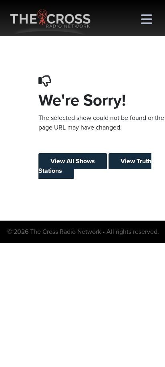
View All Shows (72, 161)
